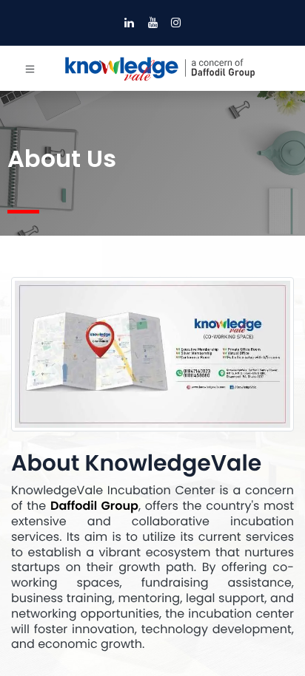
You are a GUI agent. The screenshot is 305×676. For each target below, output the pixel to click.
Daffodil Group (94, 505)
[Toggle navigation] (30, 68)
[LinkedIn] (129, 22)
